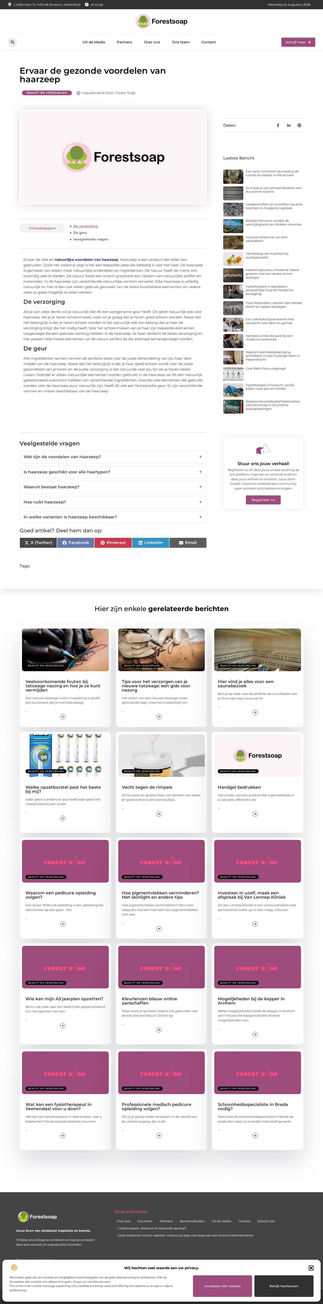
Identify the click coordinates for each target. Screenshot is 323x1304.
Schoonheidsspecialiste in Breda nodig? (253, 1106)
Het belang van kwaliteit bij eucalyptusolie (267, 255)
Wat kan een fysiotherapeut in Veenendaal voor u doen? (59, 1106)
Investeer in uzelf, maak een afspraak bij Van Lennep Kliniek (252, 895)
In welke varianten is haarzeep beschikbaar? (113, 517)
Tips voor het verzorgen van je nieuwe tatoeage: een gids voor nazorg (156, 686)
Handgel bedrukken (239, 787)
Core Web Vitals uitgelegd (266, 368)
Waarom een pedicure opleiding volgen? (61, 895)
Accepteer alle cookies (223, 1286)
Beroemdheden (192, 1221)
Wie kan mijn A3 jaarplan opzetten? (64, 998)
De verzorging (85, 226)
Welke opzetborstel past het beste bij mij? (63, 789)
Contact (208, 42)
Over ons (152, 42)
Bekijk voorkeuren (284, 1286)
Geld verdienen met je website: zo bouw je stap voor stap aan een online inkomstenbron (185, 1235)
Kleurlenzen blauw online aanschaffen (149, 1001)
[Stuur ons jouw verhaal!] (263, 449)
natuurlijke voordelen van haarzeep (86, 259)
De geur (80, 233)
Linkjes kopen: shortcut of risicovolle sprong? (152, 1228)
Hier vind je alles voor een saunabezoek (246, 683)
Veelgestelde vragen (91, 239)
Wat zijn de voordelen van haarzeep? (113, 456)
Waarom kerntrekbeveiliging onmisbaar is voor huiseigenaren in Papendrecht (273, 355)
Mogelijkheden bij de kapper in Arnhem (251, 1001)
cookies (83, 1286)
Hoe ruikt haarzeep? (113, 502)
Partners (124, 42)
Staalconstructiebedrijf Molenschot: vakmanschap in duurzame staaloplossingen (273, 405)
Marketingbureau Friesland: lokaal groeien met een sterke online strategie (272, 273)
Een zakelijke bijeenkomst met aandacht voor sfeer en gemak (270, 321)
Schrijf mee (266, 1221)
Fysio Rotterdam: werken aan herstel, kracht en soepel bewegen (274, 304)
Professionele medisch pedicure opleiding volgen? (156, 1106)
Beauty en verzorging (47, 93)
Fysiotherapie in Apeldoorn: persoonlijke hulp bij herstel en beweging (270, 290)
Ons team (181, 42)
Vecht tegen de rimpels (147, 787)
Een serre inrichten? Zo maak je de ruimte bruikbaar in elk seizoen (272, 173)
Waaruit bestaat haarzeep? (113, 486)
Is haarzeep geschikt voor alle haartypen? (113, 472)
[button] (311, 1268)
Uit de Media (94, 42)
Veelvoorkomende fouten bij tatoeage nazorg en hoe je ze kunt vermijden (63, 686)
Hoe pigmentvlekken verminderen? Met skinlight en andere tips (160, 895)
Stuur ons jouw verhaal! (263, 463)
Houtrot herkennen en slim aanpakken (267, 239)
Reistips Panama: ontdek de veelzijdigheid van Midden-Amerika (273, 222)
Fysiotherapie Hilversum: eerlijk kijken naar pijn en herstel (270, 387)
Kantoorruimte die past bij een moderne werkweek (269, 337)
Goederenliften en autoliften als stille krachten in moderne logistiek (274, 206)
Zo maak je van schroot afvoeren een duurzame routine (274, 190)
